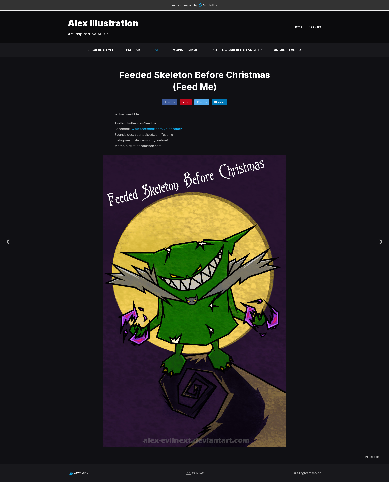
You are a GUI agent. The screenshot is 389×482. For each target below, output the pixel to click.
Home (298, 26)
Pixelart (134, 50)
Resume (315, 26)
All (157, 50)
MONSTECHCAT (186, 50)
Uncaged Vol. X (288, 50)
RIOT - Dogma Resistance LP (237, 50)
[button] (372, 457)
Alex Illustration (103, 23)
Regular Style (100, 50)
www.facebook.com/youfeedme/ (157, 129)
